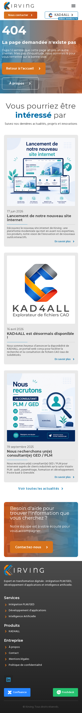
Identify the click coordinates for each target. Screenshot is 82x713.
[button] (73, 6)
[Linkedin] (8, 679)
